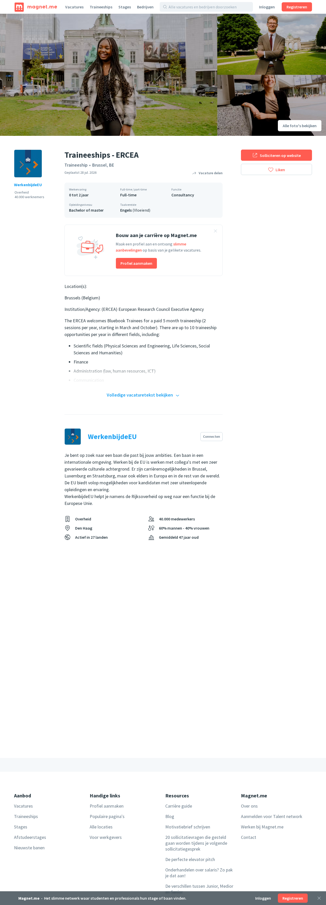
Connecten (211, 436)
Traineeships (101, 6)
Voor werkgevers (106, 837)
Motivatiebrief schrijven (187, 827)
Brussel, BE (103, 165)
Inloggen (267, 6)
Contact (248, 837)
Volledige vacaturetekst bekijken (140, 395)
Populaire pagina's (107, 816)
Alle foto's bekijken (300, 125)
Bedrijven (145, 6)
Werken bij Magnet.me (262, 827)
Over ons (249, 806)
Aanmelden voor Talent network (271, 816)
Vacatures (74, 6)
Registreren (297, 6)
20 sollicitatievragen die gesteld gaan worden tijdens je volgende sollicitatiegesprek (196, 843)
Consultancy (182, 194)
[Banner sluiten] (215, 232)
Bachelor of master (86, 210)
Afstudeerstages (30, 837)
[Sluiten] (319, 898)
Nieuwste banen (29, 848)
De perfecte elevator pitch (190, 859)
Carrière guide (178, 806)
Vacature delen (211, 173)
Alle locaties (101, 827)
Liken (280, 169)
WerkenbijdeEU (28, 184)
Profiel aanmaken (136, 263)
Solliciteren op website (280, 155)
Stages (124, 6)
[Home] (36, 7)
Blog (169, 816)
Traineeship (76, 165)
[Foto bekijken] (108, 75)
